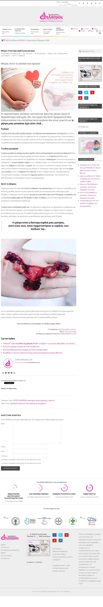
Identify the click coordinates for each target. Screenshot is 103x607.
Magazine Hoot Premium (49, 591)
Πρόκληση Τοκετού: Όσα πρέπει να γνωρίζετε (28, 403)
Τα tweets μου (83, 127)
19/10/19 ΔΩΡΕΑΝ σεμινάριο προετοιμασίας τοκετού (34, 400)
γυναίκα (60, 54)
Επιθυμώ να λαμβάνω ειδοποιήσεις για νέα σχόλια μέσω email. (22, 459)
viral (55, 54)
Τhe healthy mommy (68, 329)
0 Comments (21, 56)
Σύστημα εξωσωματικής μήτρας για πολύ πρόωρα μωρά (25, 349)
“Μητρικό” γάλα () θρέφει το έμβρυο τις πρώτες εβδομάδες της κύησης (39, 343)
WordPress (67, 591)
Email (3, 451)
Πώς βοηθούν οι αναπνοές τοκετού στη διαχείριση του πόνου (89, 187)
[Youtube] (9, 373)
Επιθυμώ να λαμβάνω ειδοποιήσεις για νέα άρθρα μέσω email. (22, 463)
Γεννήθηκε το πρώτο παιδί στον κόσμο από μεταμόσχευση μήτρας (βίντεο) (32, 353)
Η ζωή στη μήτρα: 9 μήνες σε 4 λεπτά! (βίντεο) (21, 346)
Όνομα (3, 447)
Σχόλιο (3, 423)
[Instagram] (14, 373)
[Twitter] (6, 373)
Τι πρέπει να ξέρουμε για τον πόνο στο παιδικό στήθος (90, 178)
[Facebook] (3, 373)
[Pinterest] (11, 373)
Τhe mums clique (70, 332)
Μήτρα (65, 54)
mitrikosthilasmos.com (68, 334)
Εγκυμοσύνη (41, 54)
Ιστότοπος (4, 456)
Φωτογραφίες (5, 56)
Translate (74, 5)
